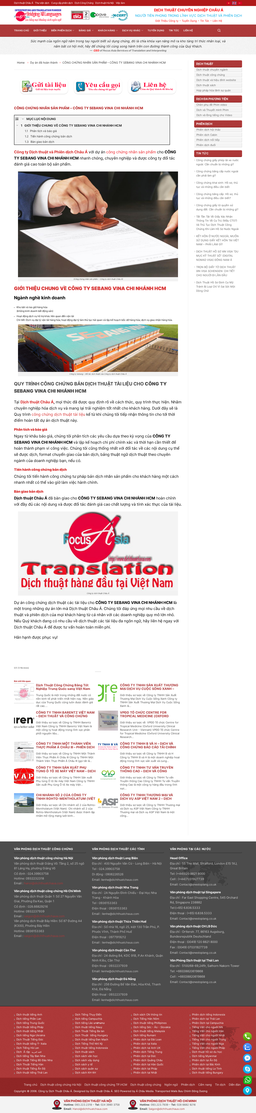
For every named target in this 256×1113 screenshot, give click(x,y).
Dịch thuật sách (206, 85)
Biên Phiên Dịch (61, 30)
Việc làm (120, 2)
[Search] (219, 30)
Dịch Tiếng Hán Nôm (146, 1018)
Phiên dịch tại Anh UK (146, 1047)
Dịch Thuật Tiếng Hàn (29, 1064)
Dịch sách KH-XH (85, 1072)
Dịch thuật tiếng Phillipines (150, 1022)
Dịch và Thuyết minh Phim (212, 109)
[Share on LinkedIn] (107, 676)
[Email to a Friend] (98, 676)
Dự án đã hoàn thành (44, 62)
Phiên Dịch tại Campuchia (207, 1022)
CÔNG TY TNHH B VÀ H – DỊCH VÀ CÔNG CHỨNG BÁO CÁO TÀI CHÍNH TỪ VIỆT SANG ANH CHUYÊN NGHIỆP (149, 747)
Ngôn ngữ (171, 1084)
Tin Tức (204, 20)
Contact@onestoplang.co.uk (197, 884)
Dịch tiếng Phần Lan (28, 1018)
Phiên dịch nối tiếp (208, 139)
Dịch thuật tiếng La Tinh (207, 1068)
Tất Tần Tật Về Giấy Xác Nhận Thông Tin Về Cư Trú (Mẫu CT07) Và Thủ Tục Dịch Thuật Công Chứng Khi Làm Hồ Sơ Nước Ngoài (217, 222)
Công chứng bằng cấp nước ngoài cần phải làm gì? (217, 173)
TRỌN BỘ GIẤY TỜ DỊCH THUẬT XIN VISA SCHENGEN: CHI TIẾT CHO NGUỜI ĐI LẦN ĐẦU (216, 271)
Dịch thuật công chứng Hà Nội (60, 1084)
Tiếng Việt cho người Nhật (208, 1035)
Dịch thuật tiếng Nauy (88, 1027)
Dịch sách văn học (86, 1056)
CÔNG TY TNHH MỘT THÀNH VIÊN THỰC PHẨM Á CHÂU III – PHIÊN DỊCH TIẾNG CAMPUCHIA (65, 747)
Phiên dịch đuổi (206, 145)
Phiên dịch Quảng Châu (148, 1060)
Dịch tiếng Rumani (144, 1035)
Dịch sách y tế (84, 1064)
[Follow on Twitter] (230, 30)
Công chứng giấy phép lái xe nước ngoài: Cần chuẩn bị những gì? (217, 162)
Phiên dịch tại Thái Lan (206, 1018)
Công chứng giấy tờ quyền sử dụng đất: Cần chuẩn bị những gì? (217, 207)
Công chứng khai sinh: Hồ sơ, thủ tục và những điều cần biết (217, 184)
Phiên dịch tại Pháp (145, 1068)
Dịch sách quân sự (86, 1068)
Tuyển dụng (156, 30)
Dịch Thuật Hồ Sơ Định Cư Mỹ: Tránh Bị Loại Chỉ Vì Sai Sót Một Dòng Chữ (215, 286)
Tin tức (174, 30)
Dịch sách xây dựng (87, 1060)
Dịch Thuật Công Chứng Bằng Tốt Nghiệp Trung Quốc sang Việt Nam (63, 687)
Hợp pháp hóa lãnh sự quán (213, 90)
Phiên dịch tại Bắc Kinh (206, 1064)
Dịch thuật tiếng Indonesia (91, 1047)
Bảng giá (85, 30)
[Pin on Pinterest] (103, 676)
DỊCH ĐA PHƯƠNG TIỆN (212, 98)
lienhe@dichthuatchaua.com (119, 879)
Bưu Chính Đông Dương (192, 1091)
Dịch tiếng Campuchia (88, 1018)
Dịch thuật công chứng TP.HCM (105, 1084)
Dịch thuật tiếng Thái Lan (32, 1072)
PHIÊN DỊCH (204, 123)
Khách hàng (106, 30)
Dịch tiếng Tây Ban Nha (30, 1056)
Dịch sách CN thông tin (147, 1014)
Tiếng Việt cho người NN (207, 1027)
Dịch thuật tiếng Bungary (207, 1072)
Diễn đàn (234, 1084)
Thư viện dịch (42, 2)
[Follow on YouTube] (239, 30)
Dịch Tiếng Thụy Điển (88, 1014)
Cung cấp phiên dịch (62, 2)
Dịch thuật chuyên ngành (212, 69)
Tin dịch (220, 1084)
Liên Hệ (217, 20)
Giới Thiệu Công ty (166, 20)
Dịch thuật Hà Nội (104, 2)
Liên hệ (188, 30)
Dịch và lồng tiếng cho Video (214, 115)
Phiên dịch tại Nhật (145, 1072)
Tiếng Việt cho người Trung (209, 1039)
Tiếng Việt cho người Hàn (208, 1031)
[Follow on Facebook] (225, 30)
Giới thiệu (40, 30)
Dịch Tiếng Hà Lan (27, 1047)
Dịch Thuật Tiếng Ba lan (89, 1031)
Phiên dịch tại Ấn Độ (204, 1060)
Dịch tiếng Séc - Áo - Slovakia (151, 1027)
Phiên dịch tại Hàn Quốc (148, 1064)
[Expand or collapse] (22, 119)
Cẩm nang (205, 1084)
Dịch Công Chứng (84, 2)
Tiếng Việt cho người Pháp (208, 1047)
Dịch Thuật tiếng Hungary (91, 1035)
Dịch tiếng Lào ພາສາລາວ (90, 1022)
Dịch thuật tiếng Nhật (29, 1031)
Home (21, 62)
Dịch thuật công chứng (210, 74)
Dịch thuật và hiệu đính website (216, 80)
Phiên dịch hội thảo (208, 129)
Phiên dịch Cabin (206, 134)
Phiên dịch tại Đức (144, 1056)
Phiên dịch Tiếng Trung (147, 1051)
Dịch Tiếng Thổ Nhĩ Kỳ (89, 1043)
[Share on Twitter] (94, 676)
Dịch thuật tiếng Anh (29, 1014)
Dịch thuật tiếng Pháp (29, 1027)
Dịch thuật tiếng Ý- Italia (31, 1043)
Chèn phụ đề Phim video (211, 104)
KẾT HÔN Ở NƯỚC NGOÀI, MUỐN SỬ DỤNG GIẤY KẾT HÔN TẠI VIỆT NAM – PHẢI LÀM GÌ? (217, 240)
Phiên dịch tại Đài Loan (147, 1039)
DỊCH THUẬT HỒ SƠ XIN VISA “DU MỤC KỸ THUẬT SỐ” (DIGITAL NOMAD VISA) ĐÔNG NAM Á (217, 255)
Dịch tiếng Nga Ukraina (30, 1035)
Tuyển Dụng (189, 20)
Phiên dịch (188, 1084)
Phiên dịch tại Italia (145, 1043)
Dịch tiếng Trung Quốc (30, 1022)
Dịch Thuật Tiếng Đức (29, 1039)
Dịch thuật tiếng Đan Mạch (91, 1039)
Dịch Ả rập (24, 1051)
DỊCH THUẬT (204, 63)
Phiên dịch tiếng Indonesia (208, 1014)
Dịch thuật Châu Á (23, 2)
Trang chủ (21, 30)
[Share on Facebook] (89, 676)
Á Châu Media (144, 1091)
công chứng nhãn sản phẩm (131, 152)
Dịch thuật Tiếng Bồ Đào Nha (34, 1060)
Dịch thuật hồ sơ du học (207, 1051)
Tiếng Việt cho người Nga (208, 1043)
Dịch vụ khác (131, 30)
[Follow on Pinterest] (235, 30)
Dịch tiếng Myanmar (204, 1056)
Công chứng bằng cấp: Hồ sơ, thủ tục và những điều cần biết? (217, 196)
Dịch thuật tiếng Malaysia (149, 1031)
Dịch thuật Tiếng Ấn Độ (30, 1068)
